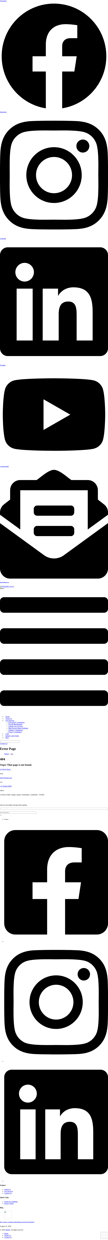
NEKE (7, 1230)
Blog (7, 738)
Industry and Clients (12, 736)
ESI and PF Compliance (16, 722)
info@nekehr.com (4, 582)
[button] (54, 651)
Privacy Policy (9, 1203)
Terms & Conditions (11, 1202)
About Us (8, 718)
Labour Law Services (15, 726)
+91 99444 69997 (4, 466)
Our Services (9, 720)
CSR (7, 734)
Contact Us (8, 1193)
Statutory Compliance (15, 730)
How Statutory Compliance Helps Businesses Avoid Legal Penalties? (17, 1222)
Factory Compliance (15, 732)
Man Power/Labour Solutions (18, 728)
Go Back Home (5, 769)
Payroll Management (15, 724)
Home (7, 717)
